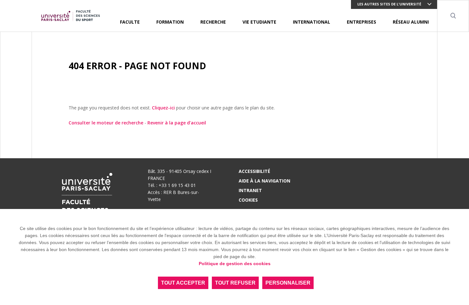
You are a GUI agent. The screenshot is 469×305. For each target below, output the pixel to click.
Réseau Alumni (411, 22)
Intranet (250, 190)
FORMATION (170, 22)
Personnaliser (287, 283)
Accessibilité (254, 171)
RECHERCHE (213, 22)
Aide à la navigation (264, 181)
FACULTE (130, 22)
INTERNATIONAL (311, 22)
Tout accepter (183, 283)
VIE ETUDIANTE (259, 22)
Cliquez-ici (163, 108)
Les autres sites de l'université (389, 4)
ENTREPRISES (361, 22)
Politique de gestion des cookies (235, 263)
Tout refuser (235, 283)
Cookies (248, 200)
